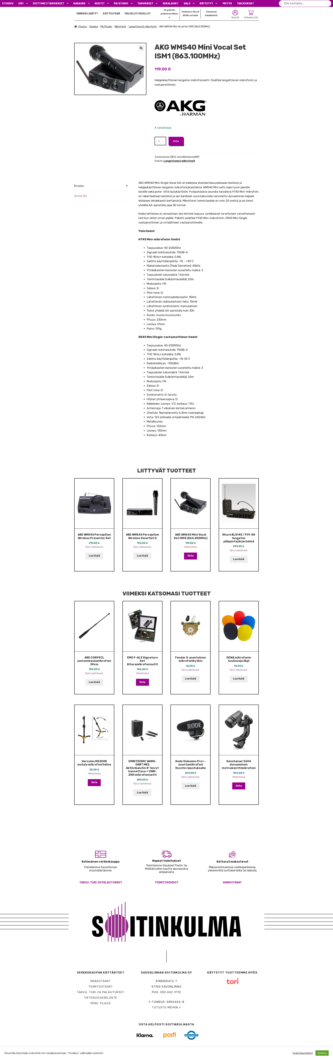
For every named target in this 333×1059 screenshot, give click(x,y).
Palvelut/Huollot (138, 13)
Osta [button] (190, 555)
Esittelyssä (111, 13)
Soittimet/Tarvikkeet (48, 3)
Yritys (227, 3)
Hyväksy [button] (322, 1053)
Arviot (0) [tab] (80, 196)
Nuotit (100, 3)
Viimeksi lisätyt (87, 13)
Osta (176, 141)
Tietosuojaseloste (100, 997)
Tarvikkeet (145, 3)
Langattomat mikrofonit (143, 26)
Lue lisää (94, 555)
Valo (187, 3)
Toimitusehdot (166, 882)
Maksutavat (232, 882)
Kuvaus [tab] (79, 185)
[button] (141, 48)
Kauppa (93, 26)
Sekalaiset (170, 3)
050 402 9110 (170, 992)
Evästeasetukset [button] (303, 1053)
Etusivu (7, 3)
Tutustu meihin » (166, 1007)
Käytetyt (206, 3)
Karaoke (79, 3)
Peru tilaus (101, 1003)
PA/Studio (121, 3)
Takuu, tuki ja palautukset (100, 882)
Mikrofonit (120, 26)
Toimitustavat (100, 986)
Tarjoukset (245, 3)
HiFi (21, 3)
